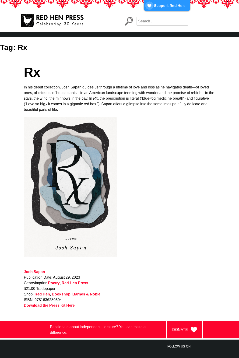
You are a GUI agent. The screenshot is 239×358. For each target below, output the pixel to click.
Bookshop (61, 294)
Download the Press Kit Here (49, 305)
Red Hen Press (75, 283)
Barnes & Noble (86, 294)
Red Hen (42, 294)
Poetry (54, 283)
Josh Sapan (34, 272)
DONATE (180, 330)
